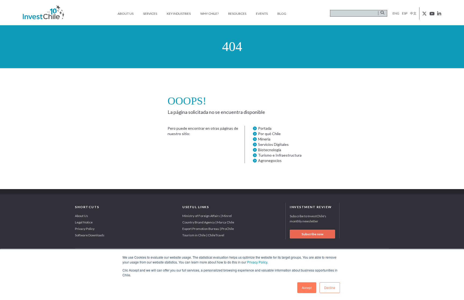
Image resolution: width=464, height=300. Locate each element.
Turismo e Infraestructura (280, 155)
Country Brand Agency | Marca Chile (208, 222)
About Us (125, 14)
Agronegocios (270, 160)
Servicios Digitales (273, 144)
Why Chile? (209, 14)
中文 (413, 13)
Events (262, 14)
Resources (237, 14)
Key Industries (179, 14)
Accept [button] (307, 287)
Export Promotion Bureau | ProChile (208, 229)
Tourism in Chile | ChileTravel (203, 235)
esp (404, 13)
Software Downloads (89, 235)
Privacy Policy (257, 262)
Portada (264, 128)
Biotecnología (269, 149)
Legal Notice (84, 222)
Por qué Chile (269, 133)
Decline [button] (329, 287)
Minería (264, 139)
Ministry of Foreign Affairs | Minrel (207, 216)
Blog (281, 14)
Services (150, 14)
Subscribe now (312, 234)
